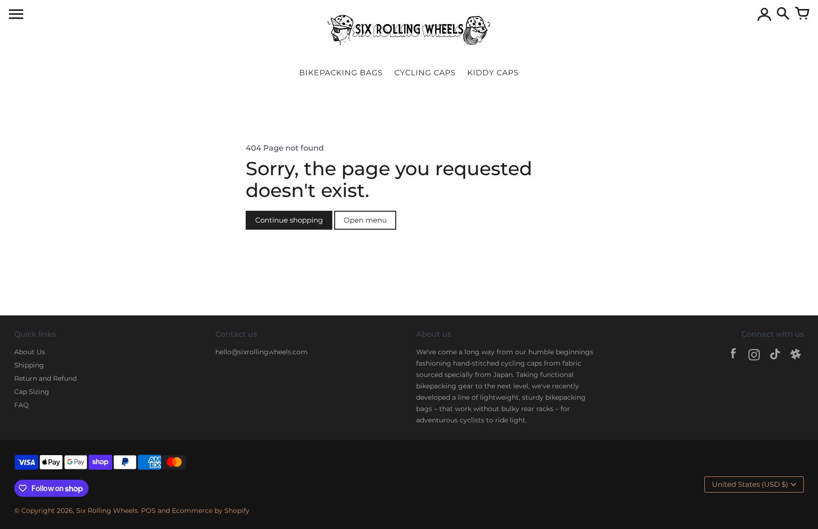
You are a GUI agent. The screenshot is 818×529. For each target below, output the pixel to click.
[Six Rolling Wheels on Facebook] (733, 356)
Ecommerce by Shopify (210, 510)
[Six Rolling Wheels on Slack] (796, 356)
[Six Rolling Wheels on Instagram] (754, 356)
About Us (29, 352)
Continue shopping (289, 219)
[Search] (783, 14)
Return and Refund (45, 378)
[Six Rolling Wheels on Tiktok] (775, 356)
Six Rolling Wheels (107, 510)
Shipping (29, 365)
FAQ (21, 405)
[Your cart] (802, 14)
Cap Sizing (31, 391)
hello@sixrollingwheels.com (261, 352)
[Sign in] (764, 14)
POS (148, 510)
